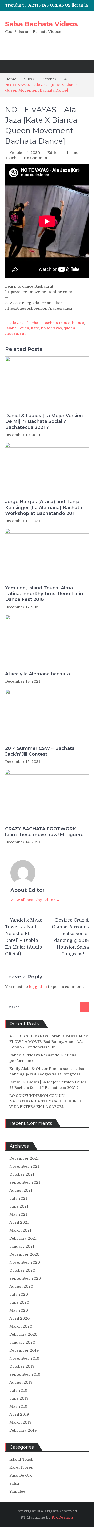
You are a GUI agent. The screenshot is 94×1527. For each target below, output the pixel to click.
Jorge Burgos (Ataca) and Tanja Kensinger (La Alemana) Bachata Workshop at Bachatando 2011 (43, 507)
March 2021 (20, 1230)
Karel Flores (21, 1467)
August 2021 (20, 1190)
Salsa (14, 1483)
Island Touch (17, 328)
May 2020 (18, 1310)
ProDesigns (63, 1517)
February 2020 (23, 1334)
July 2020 (18, 1294)
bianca (78, 323)
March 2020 (20, 1326)
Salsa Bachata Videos (41, 24)
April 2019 (19, 1414)
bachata (34, 323)
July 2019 (18, 1390)
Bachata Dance (56, 323)
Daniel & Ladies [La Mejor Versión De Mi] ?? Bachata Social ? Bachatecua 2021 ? (44, 421)
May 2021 (18, 1214)
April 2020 (19, 1318)
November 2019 (24, 1358)
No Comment (36, 158)
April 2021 (19, 1222)
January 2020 (22, 1342)
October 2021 (21, 1174)
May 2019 (18, 1406)
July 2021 (18, 1198)
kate (35, 328)
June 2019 (19, 1398)
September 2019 (24, 1374)
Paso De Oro (20, 1475)
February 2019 (23, 1430)
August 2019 (21, 1382)
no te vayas (51, 328)
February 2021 (23, 1238)
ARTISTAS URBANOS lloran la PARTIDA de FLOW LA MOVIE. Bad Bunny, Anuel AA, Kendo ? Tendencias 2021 (48, 1041)
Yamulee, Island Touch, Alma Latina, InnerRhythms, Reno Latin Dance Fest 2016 (44, 593)
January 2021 (21, 1246)
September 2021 (24, 1182)
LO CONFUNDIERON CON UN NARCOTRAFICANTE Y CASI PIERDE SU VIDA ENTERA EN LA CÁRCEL (46, 1101)
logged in (38, 986)
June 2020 (19, 1302)
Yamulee (17, 1491)
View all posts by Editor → (35, 900)
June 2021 (18, 1206)
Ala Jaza (18, 323)
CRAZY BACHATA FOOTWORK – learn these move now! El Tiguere (44, 831)
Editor (53, 152)
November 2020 (24, 1262)
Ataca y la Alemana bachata (37, 674)
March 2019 (20, 1422)
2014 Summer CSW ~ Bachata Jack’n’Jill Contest (40, 751)
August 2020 (21, 1286)
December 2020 (24, 1254)
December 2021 (24, 1158)
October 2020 (22, 1270)
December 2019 (24, 1350)
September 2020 (25, 1278)
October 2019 (22, 1366)
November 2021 (24, 1166)
